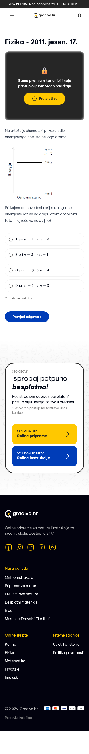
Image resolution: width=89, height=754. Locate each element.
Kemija (10, 644)
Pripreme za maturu (21, 585)
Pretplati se (48, 99)
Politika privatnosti (68, 652)
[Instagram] (19, 547)
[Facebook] (8, 547)
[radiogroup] (44, 262)
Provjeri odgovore (27, 317)
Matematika (15, 661)
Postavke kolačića (18, 718)
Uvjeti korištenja (66, 644)
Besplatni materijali (21, 602)
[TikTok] (30, 547)
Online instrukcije (19, 577)
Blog (9, 610)
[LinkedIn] (41, 547)
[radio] (11, 239)
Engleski (11, 677)
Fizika (9, 652)
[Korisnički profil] (79, 15)
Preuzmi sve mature (21, 594)
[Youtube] (52, 547)
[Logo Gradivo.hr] (44, 15)
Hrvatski (12, 669)
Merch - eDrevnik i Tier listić (27, 618)
